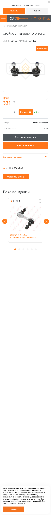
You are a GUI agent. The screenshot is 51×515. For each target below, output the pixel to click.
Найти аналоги (25, 145)
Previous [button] (4, 221)
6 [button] (36, 249)
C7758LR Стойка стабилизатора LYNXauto (23, 236)
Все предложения (25, 137)
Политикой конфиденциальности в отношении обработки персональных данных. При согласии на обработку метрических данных (23, 499)
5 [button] (32, 249)
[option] (25, 220)
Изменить (14, 11)
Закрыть (37, 11)
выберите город (25, 19)
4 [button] (27, 249)
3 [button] (23, 249)
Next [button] (46, 221)
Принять (13, 509)
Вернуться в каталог (17, 26)
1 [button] (15, 249)
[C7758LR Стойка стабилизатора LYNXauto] (25, 218)
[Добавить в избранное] (47, 98)
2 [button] (19, 249)
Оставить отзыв (15, 176)
